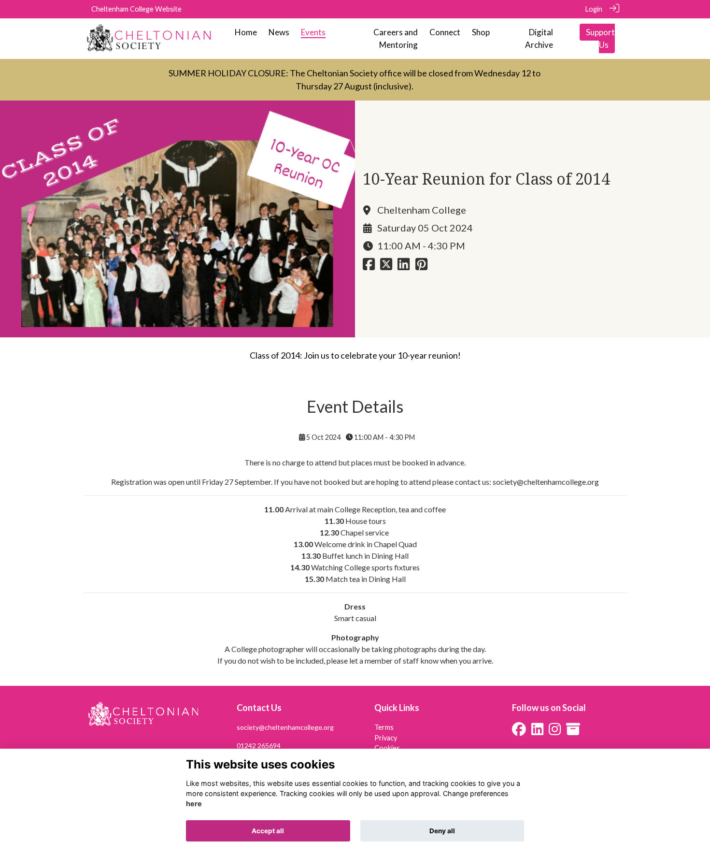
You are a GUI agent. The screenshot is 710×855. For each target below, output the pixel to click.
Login (593, 9)
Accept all (268, 831)
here (194, 804)
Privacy (385, 738)
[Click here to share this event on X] (386, 266)
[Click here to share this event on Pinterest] (421, 266)
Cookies (387, 748)
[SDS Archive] (573, 731)
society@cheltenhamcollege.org (546, 481)
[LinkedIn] (537, 731)
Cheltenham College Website (136, 9)
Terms (384, 727)
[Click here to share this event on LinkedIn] (404, 266)
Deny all (442, 831)
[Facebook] (519, 731)
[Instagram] (555, 731)
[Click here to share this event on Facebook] (369, 266)
